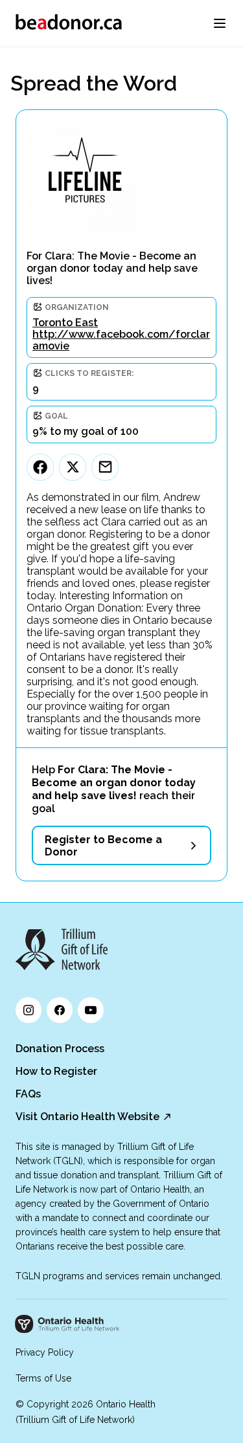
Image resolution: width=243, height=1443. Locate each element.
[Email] (105, 467)
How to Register (56, 1071)
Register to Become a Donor (103, 845)
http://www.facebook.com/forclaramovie (121, 340)
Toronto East (65, 322)
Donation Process (60, 1048)
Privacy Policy (45, 1352)
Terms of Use (43, 1378)
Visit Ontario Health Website (87, 1116)
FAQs (28, 1094)
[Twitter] (72, 467)
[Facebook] (40, 467)
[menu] (219, 23)
